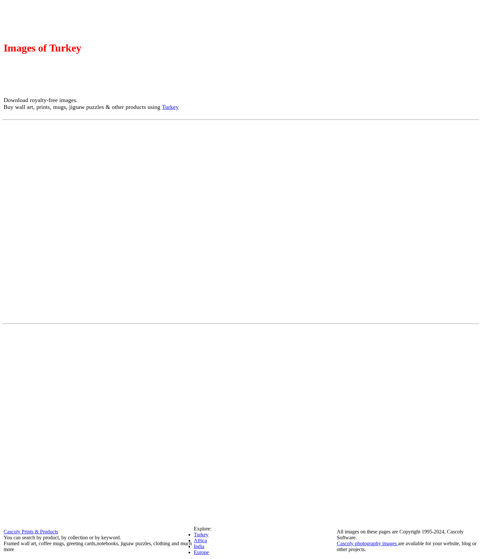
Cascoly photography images (367, 543)
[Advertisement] (241, 221)
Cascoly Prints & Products (31, 531)
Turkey (170, 107)
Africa (200, 540)
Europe (201, 552)
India (199, 546)
